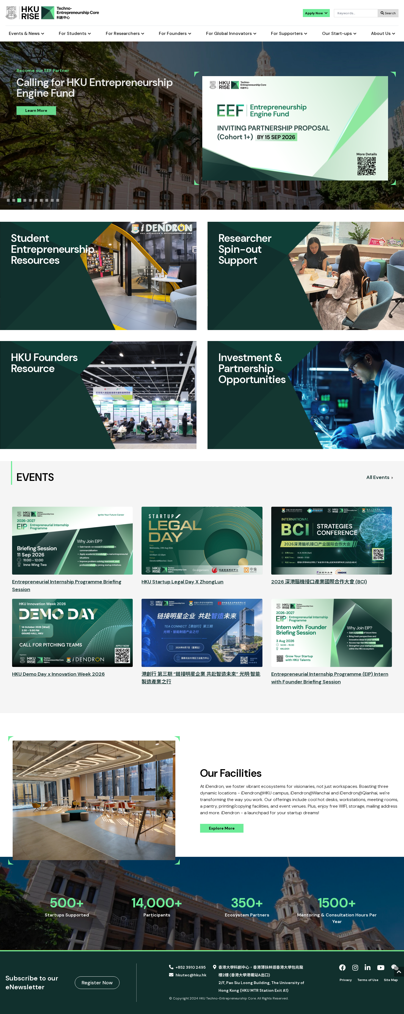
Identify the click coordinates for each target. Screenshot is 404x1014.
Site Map (391, 980)
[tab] (8, 200)
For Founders (173, 33)
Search (390, 13)
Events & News (24, 33)
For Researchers (123, 33)
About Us (381, 33)
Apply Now (314, 13)
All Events (378, 477)
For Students (72, 33)
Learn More (36, 109)
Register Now (97, 982)
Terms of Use (367, 980)
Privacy (346, 980)
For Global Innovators (229, 33)
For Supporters (287, 33)
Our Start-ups (337, 33)
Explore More (222, 828)
